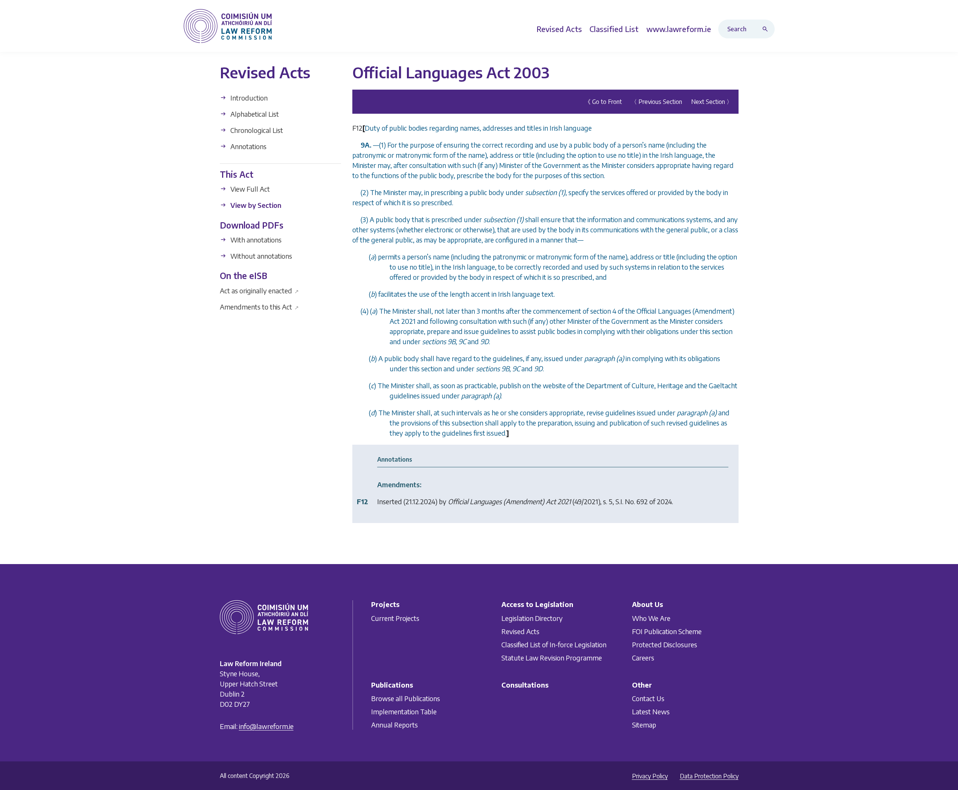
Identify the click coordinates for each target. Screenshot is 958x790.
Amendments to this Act (259, 306)
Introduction (248, 97)
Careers (643, 657)
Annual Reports (394, 724)
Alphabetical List (254, 114)
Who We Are (651, 618)
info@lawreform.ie (266, 726)
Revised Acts (520, 631)
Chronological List (256, 130)
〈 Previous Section (656, 101)
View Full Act (249, 189)
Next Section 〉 (712, 101)
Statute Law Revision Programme (551, 657)
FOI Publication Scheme (667, 631)
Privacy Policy (650, 776)
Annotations (248, 146)
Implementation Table (404, 711)
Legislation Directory (532, 618)
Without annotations (260, 256)
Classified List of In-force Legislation (553, 644)
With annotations (255, 239)
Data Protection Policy (709, 776)
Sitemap (644, 724)
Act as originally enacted (259, 290)
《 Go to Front (603, 101)
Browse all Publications (405, 698)
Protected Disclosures (664, 644)
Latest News (651, 711)
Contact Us (648, 698)
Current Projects (395, 618)
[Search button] (767, 29)
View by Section (255, 205)
